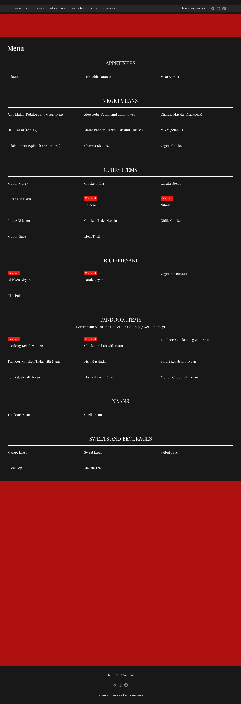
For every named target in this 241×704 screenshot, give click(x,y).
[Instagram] (218, 8)
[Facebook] (213, 8)
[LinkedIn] (224, 8)
